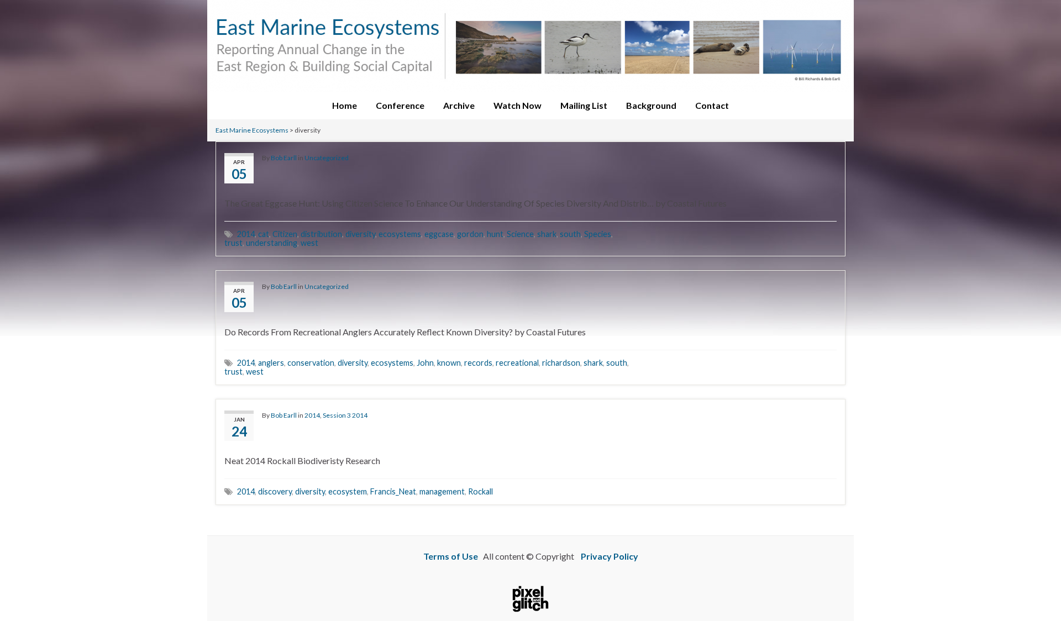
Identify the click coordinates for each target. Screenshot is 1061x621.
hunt (495, 234)
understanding (271, 243)
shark (546, 234)
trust (233, 243)
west (309, 243)
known (449, 362)
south (570, 234)
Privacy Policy (609, 556)
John (425, 362)
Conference (400, 105)
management (442, 491)
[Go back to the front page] (530, 46)
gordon (470, 234)
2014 (246, 234)
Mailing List (583, 105)
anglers (271, 362)
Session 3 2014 (345, 415)
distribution (321, 234)
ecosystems (400, 234)
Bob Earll (284, 158)
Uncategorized (326, 158)
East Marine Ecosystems (252, 130)
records (478, 362)
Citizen (284, 234)
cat (263, 234)
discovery (275, 491)
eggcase (439, 234)
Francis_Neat (393, 491)
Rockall (480, 491)
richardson (561, 362)
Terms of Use (450, 556)
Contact (712, 105)
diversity (360, 234)
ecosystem (347, 491)
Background (651, 105)
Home (344, 105)
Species (597, 234)
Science (520, 234)
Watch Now (517, 105)
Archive (459, 105)
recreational (517, 362)
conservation (310, 362)
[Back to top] (1036, 582)
